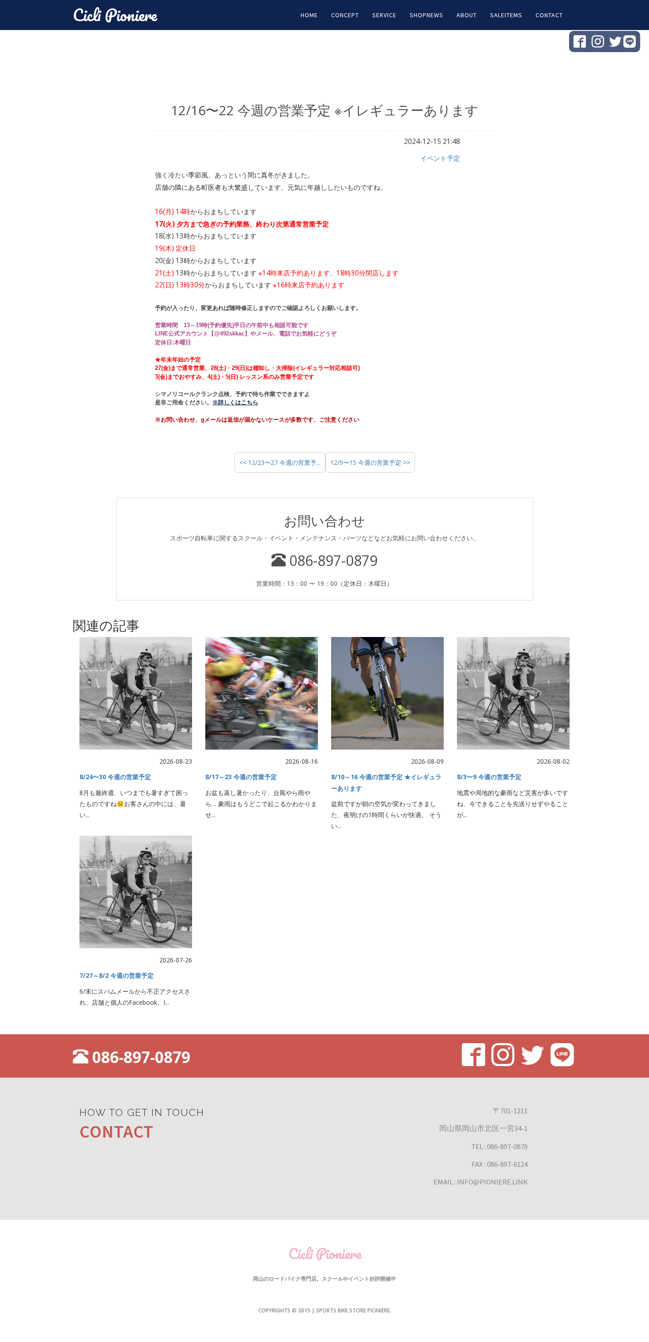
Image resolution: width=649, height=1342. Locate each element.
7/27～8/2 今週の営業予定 (116, 975)
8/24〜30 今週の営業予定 (115, 777)
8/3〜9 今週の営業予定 (489, 777)
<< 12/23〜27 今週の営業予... (280, 462)
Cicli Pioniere (115, 15)
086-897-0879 (139, 1057)
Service (384, 15)
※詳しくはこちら (235, 402)
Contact (549, 15)
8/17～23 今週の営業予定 (241, 777)
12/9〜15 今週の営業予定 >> (370, 462)
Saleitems (506, 15)
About (467, 15)
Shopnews (426, 15)
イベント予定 (440, 158)
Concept (345, 15)
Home (309, 15)
